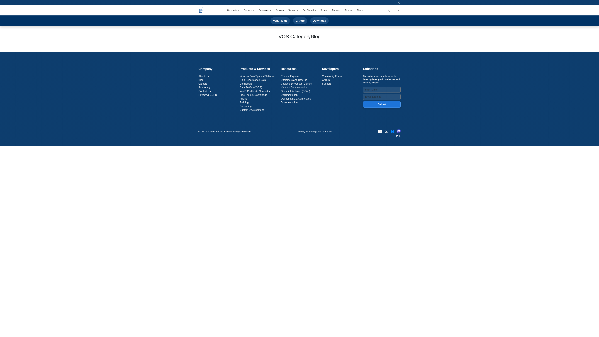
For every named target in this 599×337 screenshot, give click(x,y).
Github (300, 20)
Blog (201, 80)
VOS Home (280, 20)
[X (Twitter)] (386, 131)
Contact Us (204, 91)
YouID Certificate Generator (255, 91)
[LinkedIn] (380, 131)
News (359, 10)
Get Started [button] (308, 10)
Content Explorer (290, 76)
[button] (398, 10)
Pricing (243, 98)
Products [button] (248, 10)
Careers (202, 83)
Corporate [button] (232, 10)
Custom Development (252, 110)
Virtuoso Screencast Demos (296, 83)
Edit (398, 136)
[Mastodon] (399, 131)
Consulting (246, 106)
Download (319, 20)
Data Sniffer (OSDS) (251, 87)
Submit (382, 104)
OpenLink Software (222, 131)
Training (244, 102)
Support (326, 83)
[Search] (388, 10)
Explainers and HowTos (294, 80)
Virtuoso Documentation (294, 87)
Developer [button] (264, 10)
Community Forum (332, 76)
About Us (203, 76)
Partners (336, 10)
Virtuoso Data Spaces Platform (257, 76)
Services (279, 10)
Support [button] (292, 10)
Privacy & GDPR (207, 95)
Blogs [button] (347, 10)
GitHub (326, 80)
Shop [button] (322, 10)
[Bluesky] (392, 131)
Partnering (204, 87)
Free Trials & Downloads (253, 95)
